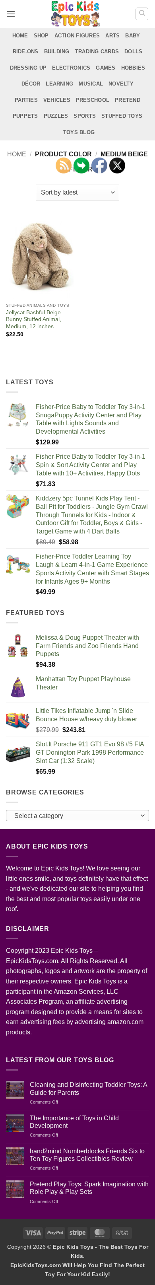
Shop (41, 36)
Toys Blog (79, 132)
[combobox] (77, 815)
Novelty (121, 84)
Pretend (127, 100)
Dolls (133, 52)
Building (57, 52)
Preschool (92, 100)
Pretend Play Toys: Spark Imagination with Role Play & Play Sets (89, 1188)
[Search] (142, 14)
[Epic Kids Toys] (75, 14)
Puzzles (56, 116)
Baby (132, 36)
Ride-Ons (26, 52)
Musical (91, 84)
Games (105, 68)
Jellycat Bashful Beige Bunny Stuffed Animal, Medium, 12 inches (33, 319)
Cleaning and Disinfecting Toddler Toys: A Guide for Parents (88, 1088)
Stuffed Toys (121, 116)
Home (20, 36)
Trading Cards (97, 52)
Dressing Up (28, 68)
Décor (30, 84)
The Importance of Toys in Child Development (74, 1122)
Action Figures (77, 36)
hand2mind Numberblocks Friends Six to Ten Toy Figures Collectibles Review (87, 1155)
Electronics (71, 68)
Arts (112, 36)
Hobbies (133, 68)
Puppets (25, 116)
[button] (10, 13)
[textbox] (75, 816)
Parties (26, 100)
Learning (59, 84)
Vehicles (56, 100)
